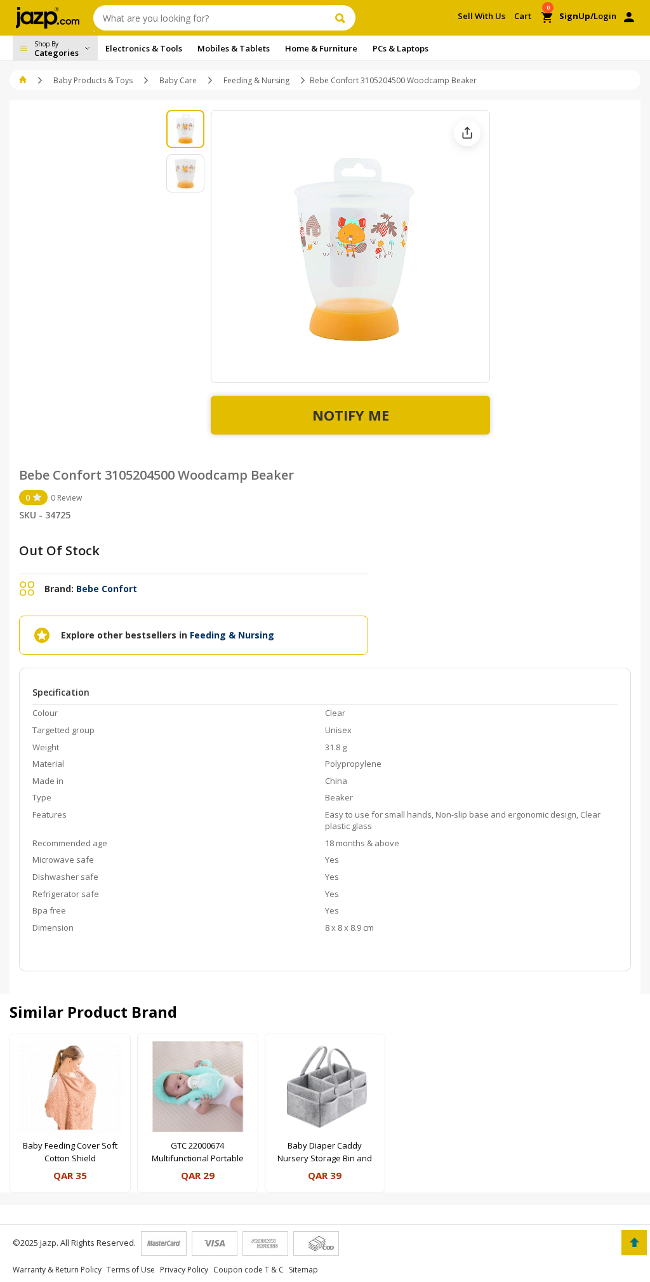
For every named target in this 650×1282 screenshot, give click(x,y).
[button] (24, 80)
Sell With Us (481, 16)
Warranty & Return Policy (57, 1269)
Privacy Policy (184, 1269)
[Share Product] (467, 132)
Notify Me (350, 414)
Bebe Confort (106, 589)
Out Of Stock (59, 550)
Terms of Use (131, 1269)
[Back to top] (634, 1242)
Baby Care (178, 80)
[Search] (342, 17)
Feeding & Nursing (256, 80)
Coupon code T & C (248, 1269)
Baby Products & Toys (93, 80)
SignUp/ (576, 16)
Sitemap (303, 1269)
